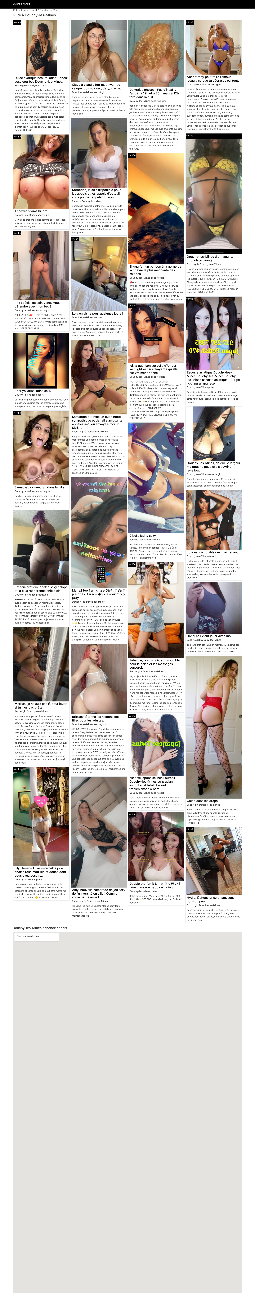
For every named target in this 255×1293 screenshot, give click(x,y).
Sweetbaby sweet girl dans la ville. (40, 487)
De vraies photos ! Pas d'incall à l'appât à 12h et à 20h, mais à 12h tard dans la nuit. (154, 93)
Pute (15, 10)
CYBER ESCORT (21, 4)
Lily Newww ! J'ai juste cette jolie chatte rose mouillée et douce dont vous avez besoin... (40, 871)
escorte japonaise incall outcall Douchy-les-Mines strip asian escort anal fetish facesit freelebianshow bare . (152, 783)
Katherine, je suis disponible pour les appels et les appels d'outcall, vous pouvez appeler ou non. (96, 193)
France (24, 10)
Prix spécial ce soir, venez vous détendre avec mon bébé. (37, 304)
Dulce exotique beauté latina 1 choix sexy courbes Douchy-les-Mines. (41, 79)
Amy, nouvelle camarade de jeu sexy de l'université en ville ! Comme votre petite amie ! (98, 893)
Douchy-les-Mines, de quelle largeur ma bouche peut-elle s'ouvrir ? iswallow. (213, 466)
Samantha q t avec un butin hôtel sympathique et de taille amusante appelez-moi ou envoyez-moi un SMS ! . (97, 422)
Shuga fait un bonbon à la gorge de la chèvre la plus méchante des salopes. (155, 270)
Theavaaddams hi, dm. (31, 211)
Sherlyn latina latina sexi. (33, 391)
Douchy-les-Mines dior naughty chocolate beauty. (210, 258)
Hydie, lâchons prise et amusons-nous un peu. (211, 899)
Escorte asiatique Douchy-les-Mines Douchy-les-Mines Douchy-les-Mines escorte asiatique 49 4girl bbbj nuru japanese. (213, 378)
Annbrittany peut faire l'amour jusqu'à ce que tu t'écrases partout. (213, 78)
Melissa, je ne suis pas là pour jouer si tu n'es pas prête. (41, 705)
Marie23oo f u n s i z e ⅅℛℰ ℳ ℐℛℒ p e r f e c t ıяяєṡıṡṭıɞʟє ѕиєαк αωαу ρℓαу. (98, 594)
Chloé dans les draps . (203, 801)
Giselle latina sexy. (143, 535)
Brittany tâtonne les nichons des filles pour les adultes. (96, 718)
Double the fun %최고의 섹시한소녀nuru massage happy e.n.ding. (154, 885)
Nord (34, 10)
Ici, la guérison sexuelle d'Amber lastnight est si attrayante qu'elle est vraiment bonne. (153, 369)
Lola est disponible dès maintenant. (213, 552)
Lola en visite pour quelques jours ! (97, 313)
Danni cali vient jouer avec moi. (209, 636)
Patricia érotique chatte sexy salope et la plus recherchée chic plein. (41, 589)
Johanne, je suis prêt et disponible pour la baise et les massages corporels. (154, 663)
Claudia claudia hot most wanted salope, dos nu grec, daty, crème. (96, 86)
